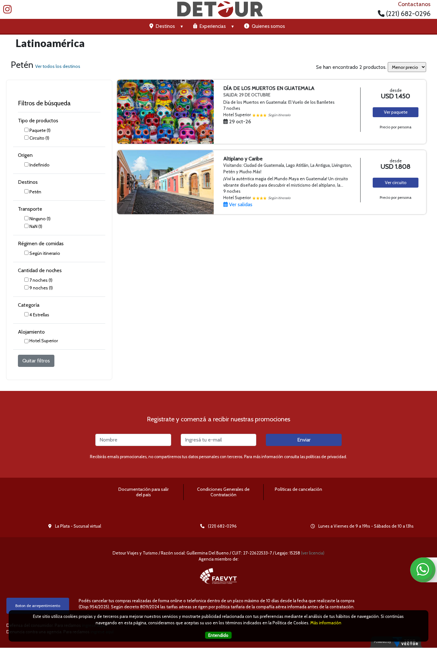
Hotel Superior (43, 341)
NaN (35, 226)
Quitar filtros (36, 361)
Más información (325, 622)
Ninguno (40, 219)
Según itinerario (44, 253)
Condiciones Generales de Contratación (223, 492)
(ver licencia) (312, 552)
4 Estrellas (39, 315)
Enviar (304, 440)
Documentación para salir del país (143, 492)
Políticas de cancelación (298, 489)
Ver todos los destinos (57, 66)
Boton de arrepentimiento (37, 605)
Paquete (40, 130)
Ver (396, 112)
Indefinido (39, 165)
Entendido (218, 634)
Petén (35, 192)
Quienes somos (268, 26)
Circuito (39, 138)
